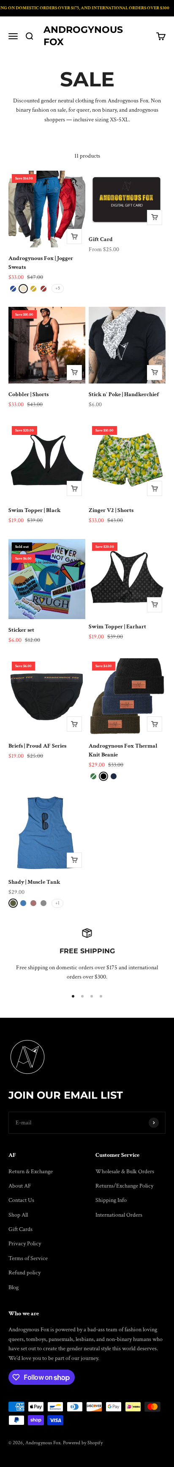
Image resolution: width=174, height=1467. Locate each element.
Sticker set (21, 630)
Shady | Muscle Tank (34, 882)
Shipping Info (111, 1200)
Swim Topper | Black (34, 510)
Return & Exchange (30, 1171)
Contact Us (21, 1200)
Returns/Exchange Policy (124, 1186)
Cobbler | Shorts (28, 394)
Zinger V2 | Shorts (111, 510)
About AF (19, 1186)
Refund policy (24, 1273)
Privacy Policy (24, 1243)
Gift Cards (20, 1229)
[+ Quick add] (74, 236)
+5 (57, 288)
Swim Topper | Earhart (117, 626)
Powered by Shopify (83, 1443)
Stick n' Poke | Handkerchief (124, 394)
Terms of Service (28, 1258)
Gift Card (101, 239)
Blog (13, 1287)
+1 (57, 903)
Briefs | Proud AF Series (37, 746)
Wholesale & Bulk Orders (124, 1171)
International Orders (118, 1215)
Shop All (18, 1215)
